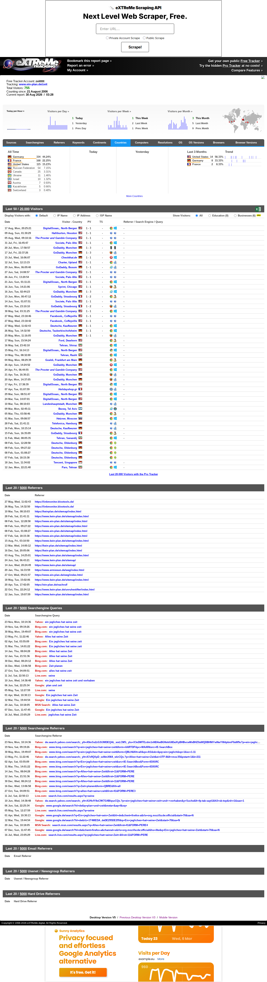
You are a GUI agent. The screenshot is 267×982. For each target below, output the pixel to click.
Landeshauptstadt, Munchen (60, 403)
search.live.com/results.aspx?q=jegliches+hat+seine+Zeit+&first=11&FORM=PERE (98, 834)
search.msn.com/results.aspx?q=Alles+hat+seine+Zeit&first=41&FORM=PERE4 (100, 825)
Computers (141, 142)
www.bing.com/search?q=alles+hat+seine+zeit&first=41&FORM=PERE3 (92, 791)
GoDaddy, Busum (66, 267)
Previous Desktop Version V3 (137, 917)
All (201, 215)
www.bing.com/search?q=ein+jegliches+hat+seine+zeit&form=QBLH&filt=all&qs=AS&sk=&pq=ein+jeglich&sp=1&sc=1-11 (122, 752)
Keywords (78, 142)
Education (219, 215)
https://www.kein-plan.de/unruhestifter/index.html (65, 589)
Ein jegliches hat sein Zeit (62, 695)
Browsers (218, 142)
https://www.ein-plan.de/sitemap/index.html (61, 521)
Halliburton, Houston (64, 233)
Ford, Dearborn (68, 340)
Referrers (59, 142)
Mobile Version (168, 917)
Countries (120, 142)
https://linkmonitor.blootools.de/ (54, 501)
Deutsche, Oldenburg (64, 443)
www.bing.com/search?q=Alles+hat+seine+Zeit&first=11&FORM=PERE (91, 771)
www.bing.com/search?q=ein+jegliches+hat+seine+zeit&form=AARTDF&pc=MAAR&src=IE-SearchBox (110, 747)
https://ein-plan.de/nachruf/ (51, 584)
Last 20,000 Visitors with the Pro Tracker (133, 474)
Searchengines (35, 142)
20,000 (25, 209)
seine (51, 675)
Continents (99, 142)
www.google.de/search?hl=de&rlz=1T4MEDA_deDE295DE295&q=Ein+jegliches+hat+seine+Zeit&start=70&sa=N (113, 820)
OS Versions (196, 142)
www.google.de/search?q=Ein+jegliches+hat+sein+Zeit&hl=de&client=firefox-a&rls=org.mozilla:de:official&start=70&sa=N (120, 815)
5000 (23, 488)
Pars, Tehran (69, 467)
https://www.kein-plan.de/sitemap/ (55, 560)
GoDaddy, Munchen (65, 247)
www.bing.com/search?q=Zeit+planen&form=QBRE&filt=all (85, 786)
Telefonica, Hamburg (64, 423)
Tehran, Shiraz (68, 345)
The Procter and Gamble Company (56, 238)
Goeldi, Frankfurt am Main (61, 360)
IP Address (83, 215)
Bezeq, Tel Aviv (67, 408)
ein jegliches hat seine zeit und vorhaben (70, 680)
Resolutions (165, 142)
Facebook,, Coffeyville (63, 316)
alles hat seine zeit (60, 670)
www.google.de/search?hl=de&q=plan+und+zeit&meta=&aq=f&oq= (86, 805)
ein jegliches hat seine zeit (61, 622)
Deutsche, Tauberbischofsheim (58, 330)
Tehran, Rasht (68, 355)
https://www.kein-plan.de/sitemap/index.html (62, 516)
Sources (11, 142)
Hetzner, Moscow (66, 418)
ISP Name (105, 215)
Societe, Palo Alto (66, 242)
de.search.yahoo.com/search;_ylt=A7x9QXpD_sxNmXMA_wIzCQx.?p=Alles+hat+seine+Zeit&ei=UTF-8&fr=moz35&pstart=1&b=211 (123, 756)
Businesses (246, 215)
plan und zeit (54, 685)
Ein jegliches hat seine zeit (65, 641)
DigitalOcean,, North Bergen (60, 228)
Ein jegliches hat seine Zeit (62, 700)
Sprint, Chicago (67, 286)
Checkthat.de (69, 257)
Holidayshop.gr (67, 389)
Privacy (261, 923)
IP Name (61, 215)
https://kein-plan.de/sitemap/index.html (58, 545)
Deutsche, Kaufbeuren (63, 325)
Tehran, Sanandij (66, 438)
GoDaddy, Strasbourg (64, 296)
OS (180, 142)
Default (43, 215)
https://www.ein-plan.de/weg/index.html (59, 574)
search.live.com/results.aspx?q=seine (71, 795)
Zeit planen (56, 665)
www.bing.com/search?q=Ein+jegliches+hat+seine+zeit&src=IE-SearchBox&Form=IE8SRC (104, 761)
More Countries (134, 196)
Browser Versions (246, 142)
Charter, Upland (67, 262)
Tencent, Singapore (65, 462)
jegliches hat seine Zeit (62, 714)
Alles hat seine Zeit (56, 636)
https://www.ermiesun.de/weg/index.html (59, 570)
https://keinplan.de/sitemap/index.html (58, 511)
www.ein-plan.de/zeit (33, 84)
